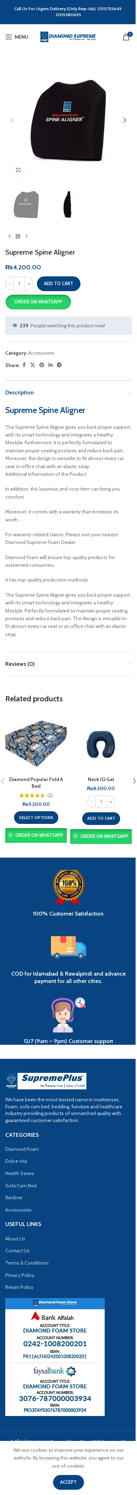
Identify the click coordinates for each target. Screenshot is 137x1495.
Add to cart (58, 283)
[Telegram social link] (59, 365)
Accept (68, 1482)
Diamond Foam (22, 1149)
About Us (15, 1238)
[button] (12, 120)
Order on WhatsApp (38, 301)
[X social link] (32, 365)
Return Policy (19, 1287)
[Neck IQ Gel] (101, 742)
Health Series (19, 1173)
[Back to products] (18, 236)
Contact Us (17, 1250)
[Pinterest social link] (41, 365)
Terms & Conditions (27, 1263)
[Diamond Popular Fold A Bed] (36, 742)
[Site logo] (68, 36)
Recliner (13, 1197)
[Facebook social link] (24, 365)
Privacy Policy (19, 1275)
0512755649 (110, 8)
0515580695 (68, 14)
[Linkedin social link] (50, 365)
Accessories (41, 353)
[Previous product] (9, 236)
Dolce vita (16, 1161)
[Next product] (26, 236)
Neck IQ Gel (101, 779)
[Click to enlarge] (18, 170)
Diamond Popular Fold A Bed (36, 782)
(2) (50, 795)
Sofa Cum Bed (21, 1185)
